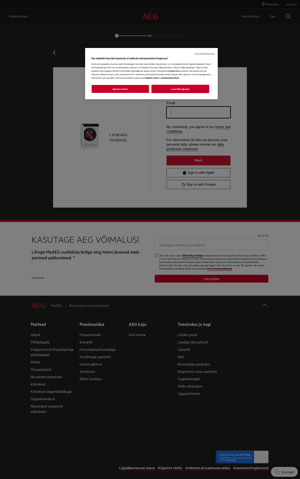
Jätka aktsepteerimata (205, 53)
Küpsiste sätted (120, 88)
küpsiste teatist (152, 77)
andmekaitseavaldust (170, 77)
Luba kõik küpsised (180, 88)
